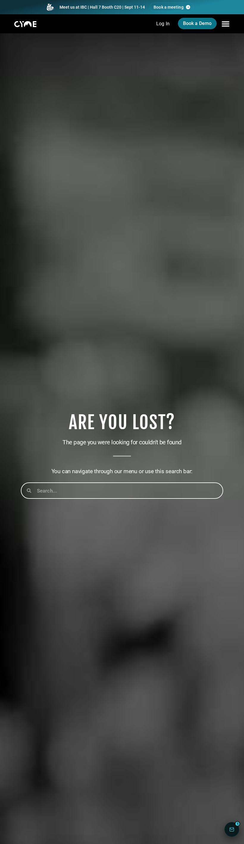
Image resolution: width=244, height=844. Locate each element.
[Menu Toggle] (225, 24)
